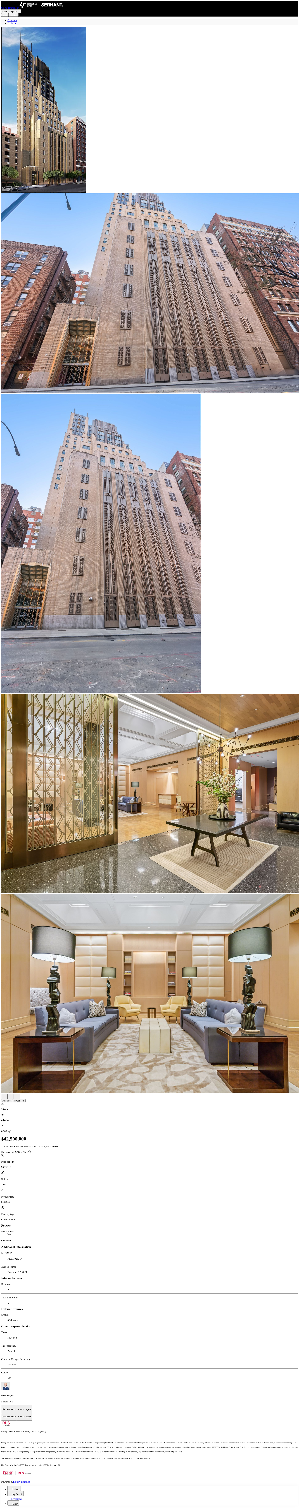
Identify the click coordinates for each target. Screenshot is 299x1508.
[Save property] (10, 1096)
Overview (12, 20)
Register (13, 15)
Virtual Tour (19, 1101)
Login (4, 15)
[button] (149, 110)
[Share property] (17, 1096)
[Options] (4, 1096)
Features (11, 23)
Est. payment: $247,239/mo (14, 1152)
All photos (7, 1101)
